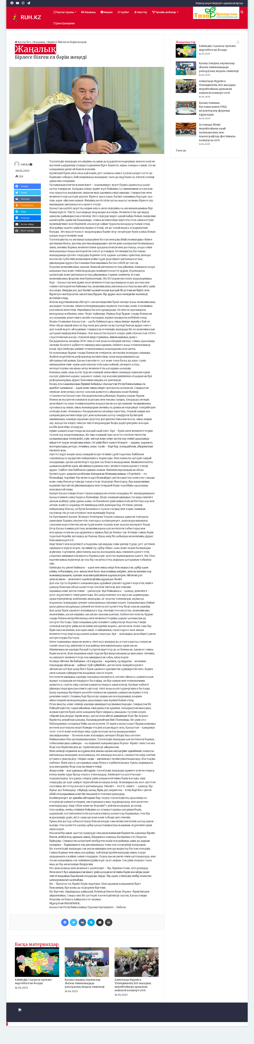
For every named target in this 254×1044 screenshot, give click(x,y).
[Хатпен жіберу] (100, 922)
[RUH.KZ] (27, 17)
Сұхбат (124, 12)
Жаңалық (90, 12)
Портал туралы (64, 12)
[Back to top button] (7, 1024)
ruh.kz (25, 164)
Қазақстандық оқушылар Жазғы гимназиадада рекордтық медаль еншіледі (84, 983)
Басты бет (24, 42)
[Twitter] (73, 922)
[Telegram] (10, 1020)
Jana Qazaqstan (65, 23)
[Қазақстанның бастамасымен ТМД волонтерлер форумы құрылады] (186, 113)
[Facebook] (65, 922)
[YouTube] (10, 1012)
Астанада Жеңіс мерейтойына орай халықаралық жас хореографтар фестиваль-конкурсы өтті (218, 132)
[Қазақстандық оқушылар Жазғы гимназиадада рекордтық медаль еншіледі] (87, 976)
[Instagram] (10, 1016)
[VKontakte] (82, 922)
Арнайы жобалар (165, 12)
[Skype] (91, 922)
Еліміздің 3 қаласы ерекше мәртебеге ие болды (33, 981)
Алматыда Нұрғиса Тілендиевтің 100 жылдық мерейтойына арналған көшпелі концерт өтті (133, 985)
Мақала (107, 12)
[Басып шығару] (108, 922)
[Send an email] (31, 164)
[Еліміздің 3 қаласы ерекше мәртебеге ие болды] (37, 976)
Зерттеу (142, 12)
